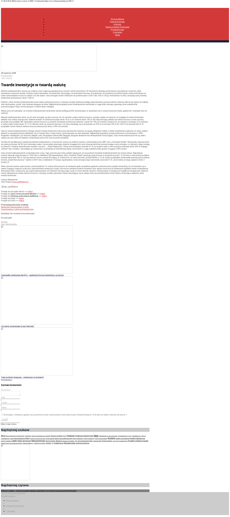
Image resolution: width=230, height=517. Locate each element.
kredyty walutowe (6, 441)
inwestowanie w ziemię (139, 436)
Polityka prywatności (15, 506)
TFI (52, 443)
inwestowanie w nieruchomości (108, 436)
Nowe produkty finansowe (117, 27)
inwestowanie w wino (124, 436)
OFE (76, 441)
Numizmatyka (11, 224)
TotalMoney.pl (58, 443)
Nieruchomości (38, 441)
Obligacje (58, 441)
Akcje (3, 436)
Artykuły (117, 24)
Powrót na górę (8, 496)
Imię (3, 397)
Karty (28, 438)
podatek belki (97, 441)
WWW (3, 407)
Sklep (117, 35)
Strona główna (117, 19)
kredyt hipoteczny (89, 438)
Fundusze (70, 436)
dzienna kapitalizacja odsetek (40, 436)
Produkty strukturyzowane (138, 441)
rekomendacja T (28, 443)
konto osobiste (50, 438)
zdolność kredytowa (82, 443)
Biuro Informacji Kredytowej (15, 436)
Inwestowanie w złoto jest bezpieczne (17, 209)
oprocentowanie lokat (85, 441)
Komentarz (6, 390)
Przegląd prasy (117, 29)
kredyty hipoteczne (137, 438)
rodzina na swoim (40, 443)
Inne (3, 224)
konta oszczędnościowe (38, 438)
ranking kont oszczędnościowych (11, 443)
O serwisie (117, 32)
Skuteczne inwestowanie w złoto (15, 207)
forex (64, 436)
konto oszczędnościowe (63, 438)
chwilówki (28, 436)
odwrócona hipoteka (68, 441)
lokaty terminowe (24, 441)
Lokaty (14, 441)
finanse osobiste (56, 436)
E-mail (3, 402)
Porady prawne (107, 441)
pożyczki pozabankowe (119, 441)
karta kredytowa (19, 438)
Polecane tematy (117, 21)
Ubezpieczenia (69, 443)
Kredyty (111, 438)
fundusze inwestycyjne (84, 436)
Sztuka (48, 443)
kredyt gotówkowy (77, 438)
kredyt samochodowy (101, 438)
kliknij (30, 191)
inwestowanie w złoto (7, 438)
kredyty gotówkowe (123, 438)
